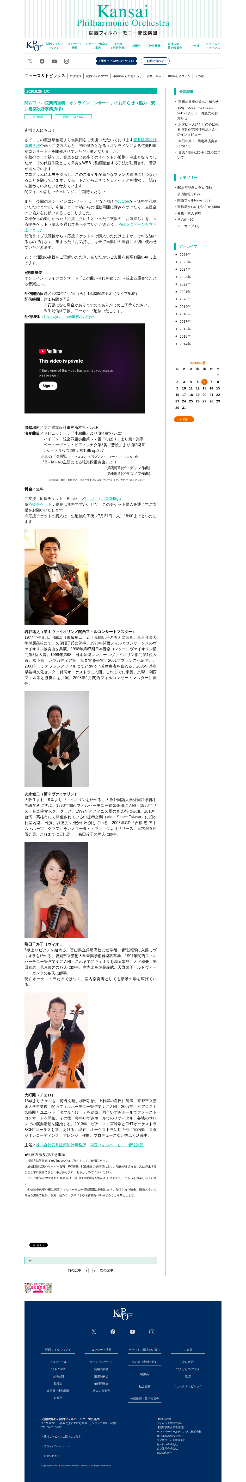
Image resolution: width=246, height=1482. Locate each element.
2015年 (185, 336)
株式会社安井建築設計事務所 (61, 1145)
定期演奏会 (101, 1369)
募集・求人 (154, 76)
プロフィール (58, 1362)
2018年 (185, 314)
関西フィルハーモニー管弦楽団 (123, 17)
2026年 (185, 254)
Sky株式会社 (164, 1452)
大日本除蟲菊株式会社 (170, 1435)
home (35, 45)
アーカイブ (185, 226)
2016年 (185, 329)
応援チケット (40, 504)
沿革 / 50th (58, 1369)
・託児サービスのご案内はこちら (61, 1436)
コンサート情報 (75, 45)
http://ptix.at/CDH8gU (103, 499)
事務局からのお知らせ (127, 76)
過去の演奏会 (101, 1390)
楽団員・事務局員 (58, 1390)
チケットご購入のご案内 (96, 45)
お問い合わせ (155, 61)
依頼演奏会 (101, 1383)
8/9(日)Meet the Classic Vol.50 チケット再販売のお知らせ (197, 113)
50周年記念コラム (178, 76)
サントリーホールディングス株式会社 (179, 1431)
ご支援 (195, 46)
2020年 (185, 299)
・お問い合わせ (50, 1455)
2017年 (185, 321)
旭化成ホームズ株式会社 (171, 1440)
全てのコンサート (101, 1362)
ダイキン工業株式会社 (170, 1423)
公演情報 (75, 76)
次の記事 (103, 1270)
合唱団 (58, 1398)
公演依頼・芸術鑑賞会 (175, 45)
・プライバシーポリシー (55, 1446)
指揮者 (58, 1383)
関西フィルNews (97, 76)
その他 (199, 76)
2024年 (185, 269)
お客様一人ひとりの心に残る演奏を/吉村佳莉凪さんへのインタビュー (198, 129)
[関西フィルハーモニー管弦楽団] (123, 1314)
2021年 (185, 292)
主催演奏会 (101, 1376)
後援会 (136, 46)
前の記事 (77, 1270)
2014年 (185, 344)
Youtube (122, 201)
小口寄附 (188, 1362)
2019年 (185, 307)
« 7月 (184, 419)
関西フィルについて (54, 45)
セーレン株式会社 (167, 1444)
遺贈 (188, 1376)
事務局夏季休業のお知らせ (198, 101)
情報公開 (58, 1376)
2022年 (185, 284)
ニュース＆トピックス (213, 45)
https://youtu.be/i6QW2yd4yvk (69, 317)
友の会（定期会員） (118, 45)
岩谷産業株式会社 (167, 1448)
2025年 (185, 262)
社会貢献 (154, 46)
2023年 (185, 277)
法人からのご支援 (187, 1369)
